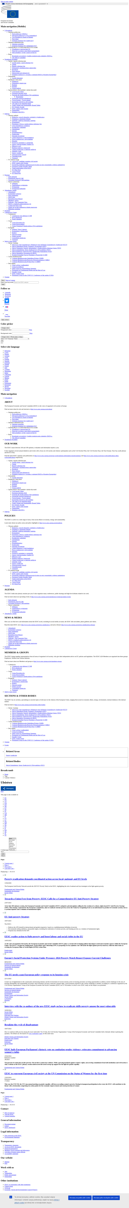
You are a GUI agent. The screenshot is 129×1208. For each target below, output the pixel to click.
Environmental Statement (12, 1137)
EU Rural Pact (16, 173)
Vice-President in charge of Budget (22, 37)
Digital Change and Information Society (16, 995)
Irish (6, 368)
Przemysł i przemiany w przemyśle (22, 142)
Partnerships (15, 110)
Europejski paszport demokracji (21, 98)
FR (5, 810)
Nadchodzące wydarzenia (19, 185)
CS (5, 801)
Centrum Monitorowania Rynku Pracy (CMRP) (26, 262)
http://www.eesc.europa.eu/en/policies (51, 523)
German (7, 356)
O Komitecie (8, 30)
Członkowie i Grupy (11, 212)
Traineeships (8, 1173)
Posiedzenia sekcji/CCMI (15, 178)
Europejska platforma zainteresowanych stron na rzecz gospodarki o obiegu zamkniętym (38, 165)
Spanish (7, 361)
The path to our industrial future (21, 103)
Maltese (7, 378)
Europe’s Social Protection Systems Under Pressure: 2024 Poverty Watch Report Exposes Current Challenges (58, 958)
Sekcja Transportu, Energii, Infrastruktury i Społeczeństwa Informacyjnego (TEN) (36, 248)
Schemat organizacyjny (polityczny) (23, 40)
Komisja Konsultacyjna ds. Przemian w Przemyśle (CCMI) (29, 255)
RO (6, 830)
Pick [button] (30, 330)
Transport (15, 158)
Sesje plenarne (12, 176)
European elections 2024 (19, 93)
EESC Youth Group (18, 273)
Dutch (6, 379)
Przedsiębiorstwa (17, 132)
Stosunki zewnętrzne (18, 136)
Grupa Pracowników (18, 224)
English (7, 359)
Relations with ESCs (18, 112)
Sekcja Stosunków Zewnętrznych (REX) (24, 253)
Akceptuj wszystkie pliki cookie (80, 1198)
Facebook (8, 296)
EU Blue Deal (16, 170)
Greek (6, 357)
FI (5, 828)
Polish (6, 381)
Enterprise (8, 1019)
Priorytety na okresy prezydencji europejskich (25, 51)
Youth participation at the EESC (21, 168)
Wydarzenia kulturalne (18, 188)
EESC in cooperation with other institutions (17, 1184)
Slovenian (7, 388)
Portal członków (17, 219)
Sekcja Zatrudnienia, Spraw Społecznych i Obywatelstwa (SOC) (31, 250)
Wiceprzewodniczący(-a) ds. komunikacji (24, 35)
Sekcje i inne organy (11, 241)
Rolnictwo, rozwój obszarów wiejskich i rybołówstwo (28, 117)
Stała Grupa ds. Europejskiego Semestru (24, 268)
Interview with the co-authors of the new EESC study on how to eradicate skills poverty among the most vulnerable (60, 1006)
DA (6, 803)
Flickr (6, 310)
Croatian (7, 369)
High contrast (5, 319)
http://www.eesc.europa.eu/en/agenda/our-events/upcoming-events (51, 597)
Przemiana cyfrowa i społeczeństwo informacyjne (27, 124)
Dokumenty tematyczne (19, 83)
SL (5, 833)
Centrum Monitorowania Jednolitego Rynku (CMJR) (28, 258)
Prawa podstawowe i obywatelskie (22, 139)
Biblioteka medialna (14, 209)
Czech (6, 352)
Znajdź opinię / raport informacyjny (22, 63)
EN (6, 804)
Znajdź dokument (17, 78)
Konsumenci (16, 122)
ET (5, 808)
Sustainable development (12, 891)
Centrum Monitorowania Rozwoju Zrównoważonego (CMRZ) (31, 260)
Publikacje (15, 81)
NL (6, 825)
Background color (6, 333)
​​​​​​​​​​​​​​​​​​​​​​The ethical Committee (19, 57)
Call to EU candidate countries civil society (25, 161)
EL (5, 811)
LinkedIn (7, 292)
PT (5, 827)
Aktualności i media (10, 190)
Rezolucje (15, 69)
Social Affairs (9, 893)
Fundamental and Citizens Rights (14, 889)
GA (6, 813)
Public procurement (10, 1175)
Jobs (6, 1171)
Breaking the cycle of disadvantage (21, 1024)
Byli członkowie (17, 217)
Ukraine (7, 277)
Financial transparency (11, 1148)
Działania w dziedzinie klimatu (21, 119)
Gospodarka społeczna (19, 238)
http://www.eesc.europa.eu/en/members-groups (48, 661)
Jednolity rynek (16, 151)
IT (5, 816)
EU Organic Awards (18, 107)
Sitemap (7, 1162)
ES (5, 798)
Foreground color (6, 330)
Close (20, 337)
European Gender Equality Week (22, 166)
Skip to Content (10, 280)
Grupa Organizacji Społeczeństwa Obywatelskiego (27, 226)
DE (6, 806)
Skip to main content (7, 1)
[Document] (12, 840)
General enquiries (10, 1116)
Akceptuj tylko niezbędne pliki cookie (106, 1198)
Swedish (7, 390)
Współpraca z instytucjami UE (21, 49)
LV (6, 818)
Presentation (19, 97)
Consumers (8, 998)
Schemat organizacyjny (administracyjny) (24, 46)
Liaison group (9, 1186)
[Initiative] (12, 843)
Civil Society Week (18, 91)
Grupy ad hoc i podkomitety (20, 265)
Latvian (7, 376)
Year (2, 852)
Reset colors (14, 337)
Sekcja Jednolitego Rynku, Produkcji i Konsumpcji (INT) (29, 246)
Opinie (14, 64)
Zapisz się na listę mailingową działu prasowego (22, 207)
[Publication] (12, 850)
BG (6, 799)
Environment (8, 993)
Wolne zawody (16, 236)
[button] (8, 788)
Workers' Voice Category (19, 229)
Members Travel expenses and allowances (17, 1150)
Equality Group (16, 272)
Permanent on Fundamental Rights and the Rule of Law (28, 270)
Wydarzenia (15, 187)
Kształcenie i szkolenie (19, 127)
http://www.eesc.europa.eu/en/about (41, 409)
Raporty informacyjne (18, 66)
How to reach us (9, 1113)
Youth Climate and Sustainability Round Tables (26, 105)
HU (6, 821)
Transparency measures (11, 1145)
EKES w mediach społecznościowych (19, 204)
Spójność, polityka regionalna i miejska (23, 120)
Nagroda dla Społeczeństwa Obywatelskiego (25, 95)
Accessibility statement (11, 1154)
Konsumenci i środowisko (20, 231)
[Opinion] (12, 846)
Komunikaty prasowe (14, 194)
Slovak (7, 386)
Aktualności (11, 192)
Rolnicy (14, 233)
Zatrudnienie (16, 129)
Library (7, 1126)
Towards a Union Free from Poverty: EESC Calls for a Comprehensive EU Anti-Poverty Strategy (52, 898)
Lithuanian (8, 374)
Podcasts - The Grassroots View (17, 202)
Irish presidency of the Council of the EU (24, 52)
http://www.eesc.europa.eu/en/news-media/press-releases (78, 625)
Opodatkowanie (17, 156)
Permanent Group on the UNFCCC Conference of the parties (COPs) (33, 275)
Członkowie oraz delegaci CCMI (22, 216)
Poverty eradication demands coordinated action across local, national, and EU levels (46, 879)
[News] (12, 838)
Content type (4, 850)
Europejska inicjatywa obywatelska (22, 102)
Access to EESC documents (13, 1147)
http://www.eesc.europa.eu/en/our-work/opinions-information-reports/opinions (57, 456)
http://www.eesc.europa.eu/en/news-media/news (35, 625)
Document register (10, 1124)
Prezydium (15, 39)
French (7, 366)
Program (7, 175)
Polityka (7, 114)
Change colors (5, 328)
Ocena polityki (16, 88)
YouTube (7, 316)
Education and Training (12, 1015)
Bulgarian (7, 351)
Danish (7, 354)
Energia (14, 131)
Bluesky (7, 304)
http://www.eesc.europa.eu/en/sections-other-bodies (30, 705)
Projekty (14, 86)
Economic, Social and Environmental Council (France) (21, 1190)
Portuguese (8, 383)
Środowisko (15, 134)
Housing (14, 141)
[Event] (12, 842)
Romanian (8, 385)
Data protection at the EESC (13, 1135)
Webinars (15, 183)
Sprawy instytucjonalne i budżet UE (23, 144)
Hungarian (8, 371)
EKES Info (11, 197)
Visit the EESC (9, 1114)
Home (6, 774)
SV (6, 835)
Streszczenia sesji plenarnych (20, 73)
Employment (8, 950)
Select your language (7, 339)
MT (6, 823)
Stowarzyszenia (16, 234)
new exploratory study (35, 1033)
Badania (14, 85)
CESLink (7, 1188)
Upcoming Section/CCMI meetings (18, 180)
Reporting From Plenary (15, 199)
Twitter (7, 297)
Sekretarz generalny (18, 44)
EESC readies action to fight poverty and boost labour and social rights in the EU (44, 936)
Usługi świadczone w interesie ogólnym (24, 149)
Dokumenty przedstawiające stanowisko (24, 68)
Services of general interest (12, 965)
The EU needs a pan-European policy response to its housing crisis (36, 974)
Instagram (8, 294)
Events (7, 745)
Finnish (7, 364)
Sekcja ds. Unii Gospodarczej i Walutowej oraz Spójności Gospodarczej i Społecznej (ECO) (39, 245)
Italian (6, 373)
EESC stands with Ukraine (20, 108)
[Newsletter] (12, 845)
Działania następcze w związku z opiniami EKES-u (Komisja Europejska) (34, 74)
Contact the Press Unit (15, 205)
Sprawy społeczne (17, 153)
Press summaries (13, 195)
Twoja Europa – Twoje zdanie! (21, 100)
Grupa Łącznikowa (18, 267)
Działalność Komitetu (11, 59)
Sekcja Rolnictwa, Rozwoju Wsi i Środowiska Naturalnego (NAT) (32, 251)
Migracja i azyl (16, 146)
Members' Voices (13, 200)
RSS (2, 791)
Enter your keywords (7, 282)
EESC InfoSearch (10, 1127)
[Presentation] (12, 848)
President (7, 211)
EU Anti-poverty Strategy (17, 917)
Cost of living (16, 171)
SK (6, 832)
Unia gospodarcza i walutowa (21, 125)
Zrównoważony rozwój (19, 154)
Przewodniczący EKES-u (19, 34)
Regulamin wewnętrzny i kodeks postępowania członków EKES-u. (32, 56)
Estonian (7, 362)
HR (6, 815)
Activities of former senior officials (15, 1152)
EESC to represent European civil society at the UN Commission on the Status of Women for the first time (56, 1073)
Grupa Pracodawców (18, 222)
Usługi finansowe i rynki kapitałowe (23, 137)
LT (5, 820)
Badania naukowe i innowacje (21, 148)
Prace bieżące (16, 71)
